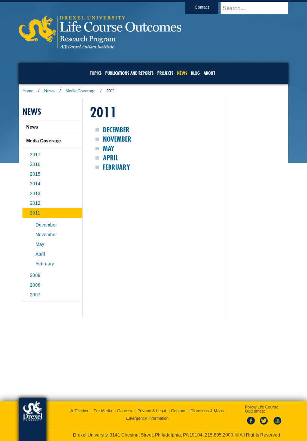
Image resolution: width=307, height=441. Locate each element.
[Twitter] (264, 425)
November (117, 139)
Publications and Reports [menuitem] (129, 73)
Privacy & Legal (151, 410)
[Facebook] (252, 425)
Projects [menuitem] (165, 73)
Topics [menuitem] (95, 73)
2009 (35, 275)
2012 (35, 203)
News (49, 91)
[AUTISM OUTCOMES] (100, 46)
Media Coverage (80, 91)
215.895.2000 (219, 435)
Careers (124, 410)
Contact (202, 7)
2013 (35, 193)
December (116, 130)
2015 (35, 174)
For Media (103, 410)
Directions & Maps (207, 410)
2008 (35, 285)
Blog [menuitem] (195, 73)
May (108, 148)
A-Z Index (79, 410)
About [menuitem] (209, 73)
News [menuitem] (182, 73)
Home (27, 91)
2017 (35, 154)
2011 (35, 213)
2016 (35, 164)
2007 (35, 294)
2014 (35, 183)
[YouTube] (277, 425)
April (110, 158)
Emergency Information (147, 418)
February (116, 167)
